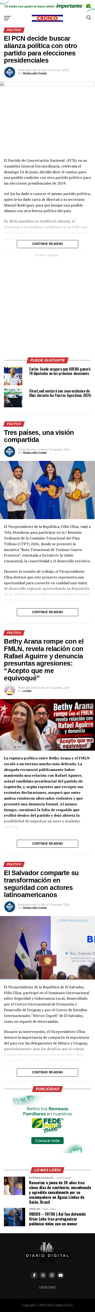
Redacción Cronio (35, 73)
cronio (27, 691)
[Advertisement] (47, 305)
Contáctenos (47, 1287)
